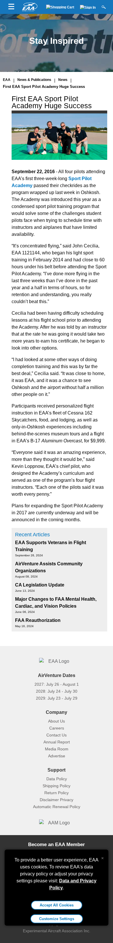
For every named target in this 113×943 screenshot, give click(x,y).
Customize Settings (56, 919)
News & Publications (34, 80)
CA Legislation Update (39, 584)
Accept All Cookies (57, 905)
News (63, 80)
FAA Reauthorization (38, 620)
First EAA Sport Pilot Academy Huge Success (44, 86)
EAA (6, 80)
